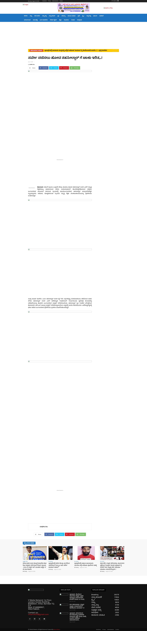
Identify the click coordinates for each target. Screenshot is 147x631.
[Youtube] (118, 1)
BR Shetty (25, 571)
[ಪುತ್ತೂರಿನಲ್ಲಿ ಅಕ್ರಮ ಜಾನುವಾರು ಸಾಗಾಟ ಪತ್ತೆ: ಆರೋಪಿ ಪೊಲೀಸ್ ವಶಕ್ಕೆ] (86, 553)
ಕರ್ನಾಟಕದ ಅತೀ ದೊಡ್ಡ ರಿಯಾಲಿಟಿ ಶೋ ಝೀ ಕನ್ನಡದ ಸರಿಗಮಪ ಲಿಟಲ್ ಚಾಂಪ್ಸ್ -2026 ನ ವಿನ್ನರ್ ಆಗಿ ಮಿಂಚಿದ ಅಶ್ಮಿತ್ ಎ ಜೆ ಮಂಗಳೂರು (34, 566)
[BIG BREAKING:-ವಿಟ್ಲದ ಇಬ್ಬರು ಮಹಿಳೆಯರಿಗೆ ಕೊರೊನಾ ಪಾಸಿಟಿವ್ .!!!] (64, 607)
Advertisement (110, 629)
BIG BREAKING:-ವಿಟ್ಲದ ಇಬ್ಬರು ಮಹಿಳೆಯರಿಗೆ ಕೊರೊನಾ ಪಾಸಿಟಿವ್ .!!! (77, 606)
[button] (122, 8)
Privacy (104, 629)
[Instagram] (114, 1)
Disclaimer (98, 629)
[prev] (114, 50)
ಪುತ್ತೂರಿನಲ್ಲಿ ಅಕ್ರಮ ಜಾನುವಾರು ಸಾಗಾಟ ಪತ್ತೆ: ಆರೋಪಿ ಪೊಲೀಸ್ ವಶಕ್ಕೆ (85, 564)
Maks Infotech (57, 629)
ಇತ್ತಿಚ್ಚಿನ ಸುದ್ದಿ (25, 561)
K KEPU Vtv (32, 64)
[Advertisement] (73, 34)
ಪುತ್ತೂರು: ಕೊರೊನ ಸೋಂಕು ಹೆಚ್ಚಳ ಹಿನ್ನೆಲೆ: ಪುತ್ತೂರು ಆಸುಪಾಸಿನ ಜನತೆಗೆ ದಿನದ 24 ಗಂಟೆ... (77, 597)
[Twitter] (116, 1)
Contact (117, 629)
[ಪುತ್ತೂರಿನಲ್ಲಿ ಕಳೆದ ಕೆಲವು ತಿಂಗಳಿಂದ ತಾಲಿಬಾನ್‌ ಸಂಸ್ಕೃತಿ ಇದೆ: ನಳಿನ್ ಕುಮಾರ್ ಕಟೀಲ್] (61, 553)
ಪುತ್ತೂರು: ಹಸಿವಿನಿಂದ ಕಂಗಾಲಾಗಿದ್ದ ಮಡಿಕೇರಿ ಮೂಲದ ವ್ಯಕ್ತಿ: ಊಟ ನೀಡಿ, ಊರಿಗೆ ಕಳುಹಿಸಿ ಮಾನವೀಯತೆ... (78, 616)
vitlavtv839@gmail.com (38, 614)
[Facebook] (112, 1)
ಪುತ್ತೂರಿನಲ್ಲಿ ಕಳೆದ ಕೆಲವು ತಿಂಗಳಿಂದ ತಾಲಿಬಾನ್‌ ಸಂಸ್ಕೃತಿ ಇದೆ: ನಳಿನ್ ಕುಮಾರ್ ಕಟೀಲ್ (71, 50)
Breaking (51, 561)
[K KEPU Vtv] (34, 526)
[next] (116, 50)
